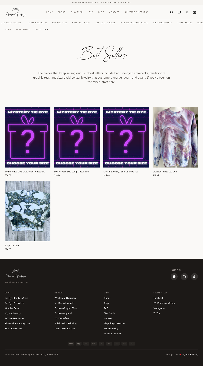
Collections (22, 29)
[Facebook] (174, 276)
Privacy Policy (111, 328)
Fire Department (162, 22)
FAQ (91, 12)
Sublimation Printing (66, 323)
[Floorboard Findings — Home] (16, 12)
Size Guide (109, 313)
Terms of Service (112, 333)
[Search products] (171, 12)
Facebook (158, 297)
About (61, 12)
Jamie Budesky (191, 354)
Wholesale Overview (65, 297)
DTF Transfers (62, 318)
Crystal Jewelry (81, 22)
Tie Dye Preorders (36, 22)
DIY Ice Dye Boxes (105, 22)
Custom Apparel (63, 313)
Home (49, 12)
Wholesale (77, 12)
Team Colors (184, 22)
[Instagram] (184, 276)
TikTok (157, 313)
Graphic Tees (59, 22)
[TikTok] (194, 276)
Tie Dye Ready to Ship (16, 297)
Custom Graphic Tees (66, 308)
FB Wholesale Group (164, 303)
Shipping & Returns (136, 12)
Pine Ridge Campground (134, 22)
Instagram (159, 308)
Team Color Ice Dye (65, 328)
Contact (114, 12)
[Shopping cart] (194, 12)
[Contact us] (179, 12)
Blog (101, 12)
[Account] (186, 12)
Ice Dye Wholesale (64, 303)
